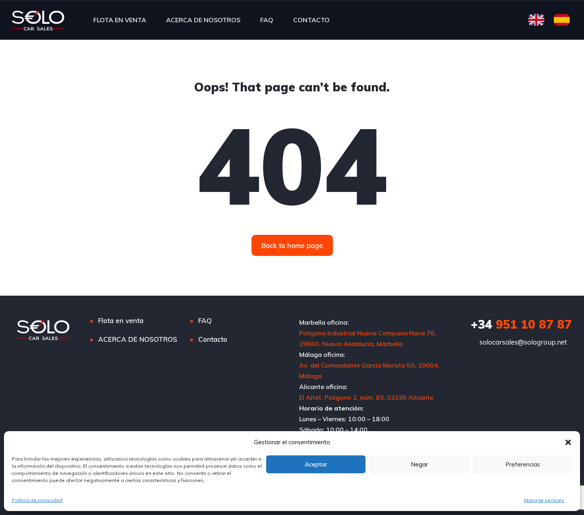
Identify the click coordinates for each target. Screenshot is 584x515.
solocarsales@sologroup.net (523, 342)
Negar (419, 464)
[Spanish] (560, 19)
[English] (534, 19)
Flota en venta (120, 320)
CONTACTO (311, 20)
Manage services (544, 500)
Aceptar (316, 464)
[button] (568, 442)
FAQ (266, 20)
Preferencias (522, 464)
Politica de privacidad (37, 500)
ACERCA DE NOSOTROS (203, 20)
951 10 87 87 (521, 324)
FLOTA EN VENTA (119, 20)
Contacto (212, 339)
